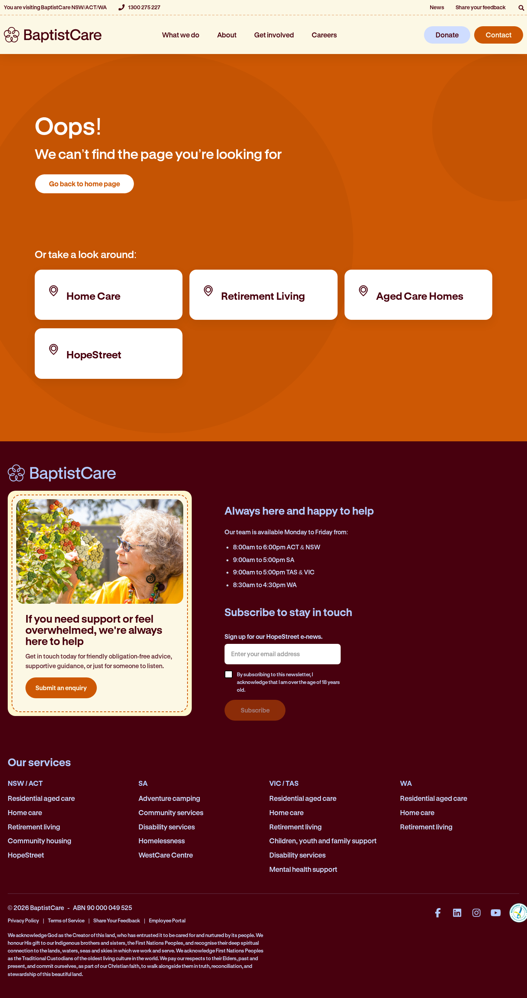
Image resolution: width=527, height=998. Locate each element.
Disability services (167, 827)
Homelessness (162, 840)
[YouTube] (496, 913)
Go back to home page (84, 183)
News (437, 7)
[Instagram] (476, 913)
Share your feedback (481, 7)
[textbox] (282, 654)
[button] (521, 8)
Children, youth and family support (323, 840)
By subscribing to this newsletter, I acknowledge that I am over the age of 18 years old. (288, 681)
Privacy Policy (23, 920)
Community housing (39, 840)
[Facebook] (438, 913)
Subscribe (255, 710)
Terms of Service (66, 920)
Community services (171, 812)
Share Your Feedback (116, 920)
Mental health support (303, 869)
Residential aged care (41, 798)
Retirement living (34, 827)
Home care (25, 812)
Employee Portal (167, 920)
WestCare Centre (166, 855)
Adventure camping (169, 798)
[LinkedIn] (457, 913)
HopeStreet (26, 855)
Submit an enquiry (61, 687)
